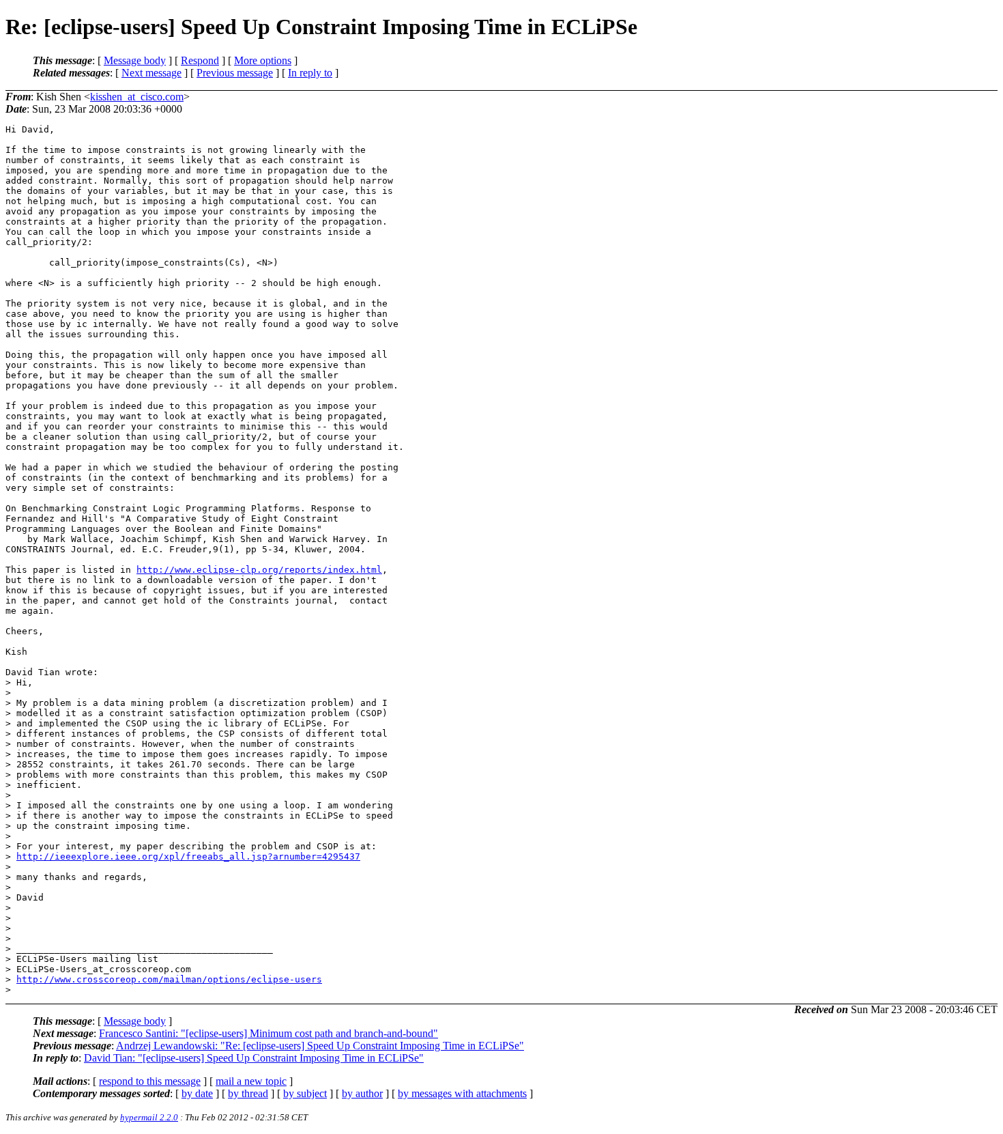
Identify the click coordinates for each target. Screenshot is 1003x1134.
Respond (200, 60)
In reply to (310, 73)
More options (262, 60)
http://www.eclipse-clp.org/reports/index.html (259, 570)
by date (197, 1093)
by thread (248, 1093)
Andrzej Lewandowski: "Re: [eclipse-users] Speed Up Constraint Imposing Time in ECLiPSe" (320, 1045)
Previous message (235, 73)
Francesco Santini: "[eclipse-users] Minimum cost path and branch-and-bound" (268, 1033)
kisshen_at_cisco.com (137, 96)
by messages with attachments (462, 1093)
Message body (135, 60)
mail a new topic (251, 1081)
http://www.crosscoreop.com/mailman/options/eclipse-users (169, 979)
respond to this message (150, 1081)
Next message (151, 73)
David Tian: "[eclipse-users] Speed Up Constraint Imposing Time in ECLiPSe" (254, 1058)
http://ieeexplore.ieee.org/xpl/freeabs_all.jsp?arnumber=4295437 (188, 856)
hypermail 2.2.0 (149, 1117)
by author (362, 1093)
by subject (305, 1093)
